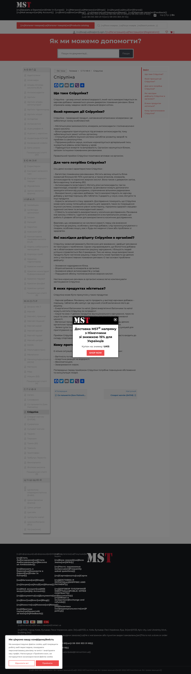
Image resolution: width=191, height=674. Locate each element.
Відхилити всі (21, 663)
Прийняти (47, 663)
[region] (33, 652)
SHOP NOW (95, 353)
